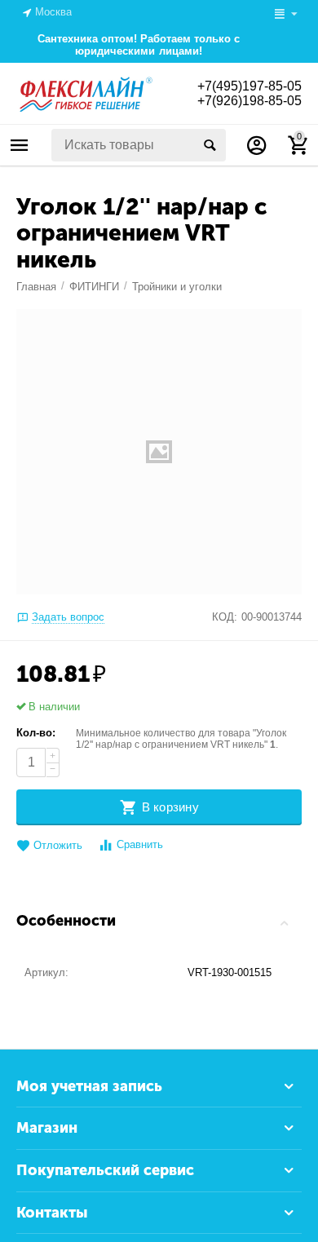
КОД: (224, 617)
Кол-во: (35, 733)
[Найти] (209, 145)
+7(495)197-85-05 (249, 86)
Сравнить (140, 844)
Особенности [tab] (66, 921)
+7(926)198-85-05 (249, 101)
